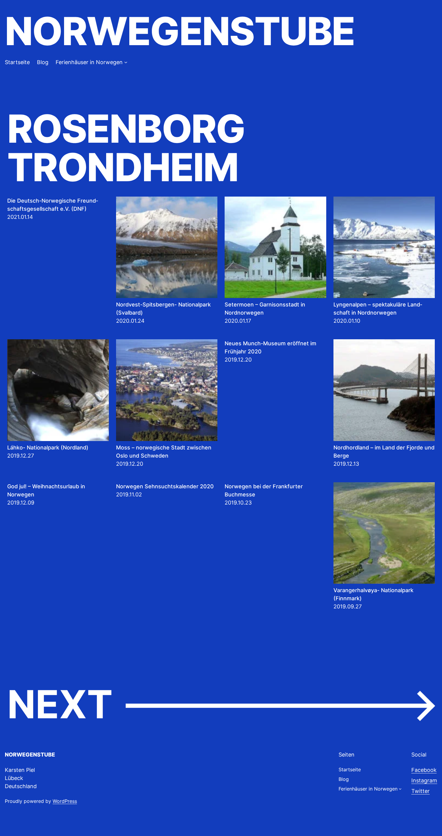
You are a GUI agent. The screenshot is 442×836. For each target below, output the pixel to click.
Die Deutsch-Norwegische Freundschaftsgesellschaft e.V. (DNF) (52, 204)
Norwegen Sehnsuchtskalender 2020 (165, 486)
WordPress (65, 801)
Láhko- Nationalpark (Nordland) (47, 447)
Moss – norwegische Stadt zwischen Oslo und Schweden (163, 451)
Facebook (424, 770)
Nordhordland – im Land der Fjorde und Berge (383, 451)
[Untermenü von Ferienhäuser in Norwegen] (125, 62)
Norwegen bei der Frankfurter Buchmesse (264, 490)
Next (221, 705)
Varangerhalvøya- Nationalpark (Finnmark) (373, 594)
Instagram (424, 780)
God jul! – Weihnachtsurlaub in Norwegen (46, 490)
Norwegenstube (180, 31)
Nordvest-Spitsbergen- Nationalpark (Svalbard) (163, 308)
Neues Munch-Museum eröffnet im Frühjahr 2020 (270, 347)
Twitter (420, 791)
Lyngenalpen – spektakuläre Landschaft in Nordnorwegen (377, 308)
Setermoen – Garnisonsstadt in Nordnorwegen (265, 308)
